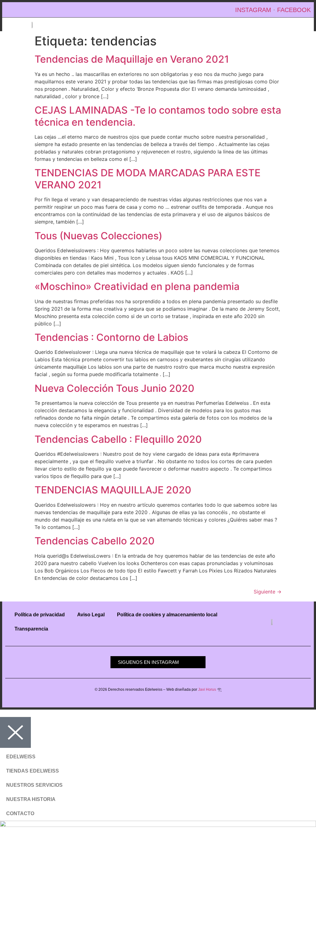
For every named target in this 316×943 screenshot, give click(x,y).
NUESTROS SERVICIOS (34, 785)
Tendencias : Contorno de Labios (111, 337)
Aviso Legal (91, 614)
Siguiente (267, 592)
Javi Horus (207, 689)
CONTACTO (20, 813)
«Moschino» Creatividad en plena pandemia (137, 286)
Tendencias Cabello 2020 (95, 541)
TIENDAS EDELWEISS (32, 770)
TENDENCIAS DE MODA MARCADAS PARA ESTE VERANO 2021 (147, 179)
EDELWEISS (20, 756)
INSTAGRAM (253, 9)
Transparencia (31, 628)
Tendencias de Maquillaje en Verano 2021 (132, 59)
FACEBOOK (294, 9)
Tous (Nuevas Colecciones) (98, 236)
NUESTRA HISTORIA (31, 799)
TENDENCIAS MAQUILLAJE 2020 (113, 490)
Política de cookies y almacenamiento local (167, 614)
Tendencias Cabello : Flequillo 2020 (118, 439)
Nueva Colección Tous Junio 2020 (114, 388)
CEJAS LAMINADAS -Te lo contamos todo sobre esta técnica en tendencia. (158, 116)
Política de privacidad (40, 614)
